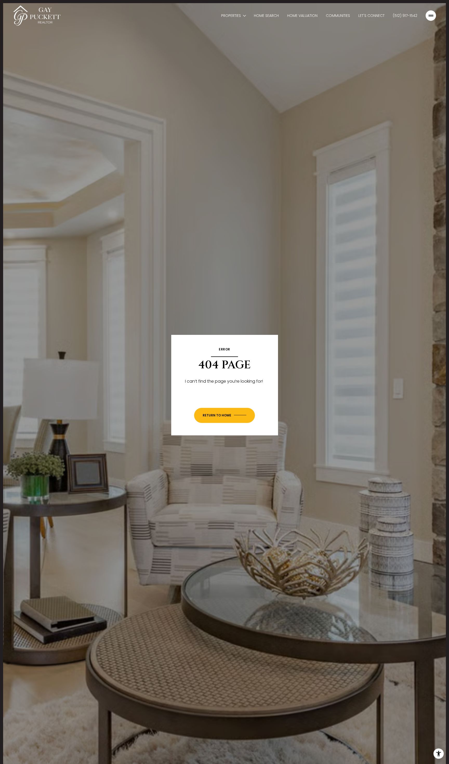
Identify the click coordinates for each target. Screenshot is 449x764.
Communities (338, 15)
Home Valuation (302, 15)
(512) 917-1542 (405, 15)
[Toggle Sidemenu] (431, 15)
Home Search (266, 15)
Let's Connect (371, 15)
